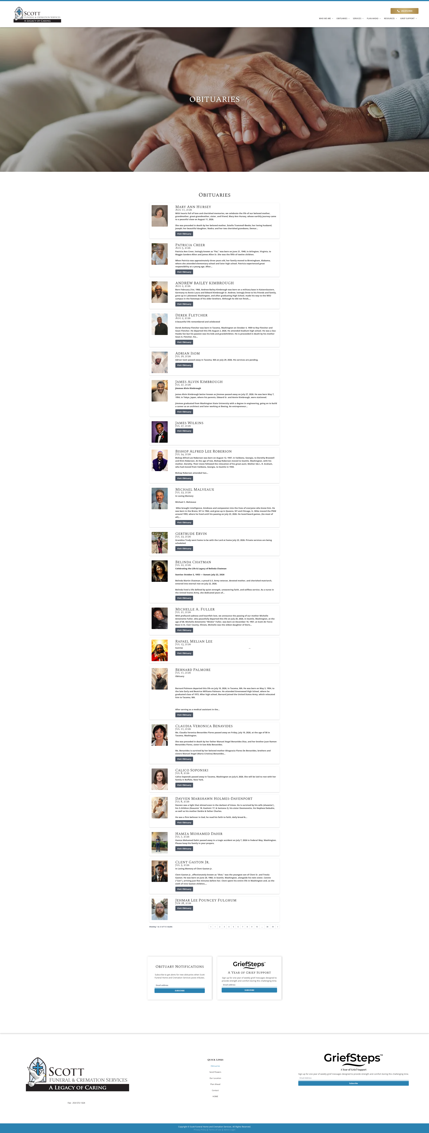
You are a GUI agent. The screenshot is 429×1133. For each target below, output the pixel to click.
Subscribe (353, 1083)
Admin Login (229, 1129)
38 (267, 927)
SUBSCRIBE (180, 990)
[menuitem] (326, 18)
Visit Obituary (184, 233)
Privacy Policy (200, 1129)
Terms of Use (215, 1129)
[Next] (277, 927)
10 (257, 927)
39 (273, 927)
